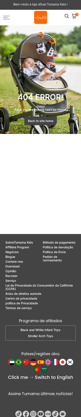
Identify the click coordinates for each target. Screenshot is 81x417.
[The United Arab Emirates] (11, 362)
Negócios (12, 252)
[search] (66, 16)
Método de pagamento (59, 242)
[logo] (40, 17)
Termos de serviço (18, 308)
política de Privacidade (21, 303)
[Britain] (48, 362)
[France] (55, 362)
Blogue (10, 257)
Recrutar (11, 276)
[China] (26, 362)
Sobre (19, 242)
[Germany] (33, 362)
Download (12, 266)
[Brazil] (18, 362)
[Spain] (40, 362)
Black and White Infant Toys (40, 330)
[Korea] (70, 362)
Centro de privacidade (21, 298)
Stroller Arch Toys (40, 336)
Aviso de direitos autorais (23, 293)
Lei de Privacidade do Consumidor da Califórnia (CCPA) (39, 287)
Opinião (10, 271)
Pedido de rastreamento (52, 258)
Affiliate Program (17, 247)
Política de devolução (58, 247)
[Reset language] (40, 378)
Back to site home (40, 121)
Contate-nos (14, 261)
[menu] (11, 17)
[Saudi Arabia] (44, 369)
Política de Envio (54, 252)
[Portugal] (37, 369)
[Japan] (62, 362)
